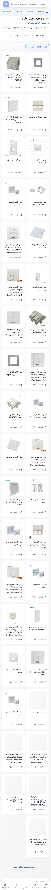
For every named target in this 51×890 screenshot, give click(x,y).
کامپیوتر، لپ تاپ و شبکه (25, 11)
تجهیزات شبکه (8, 11)
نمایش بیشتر (39, 881)
